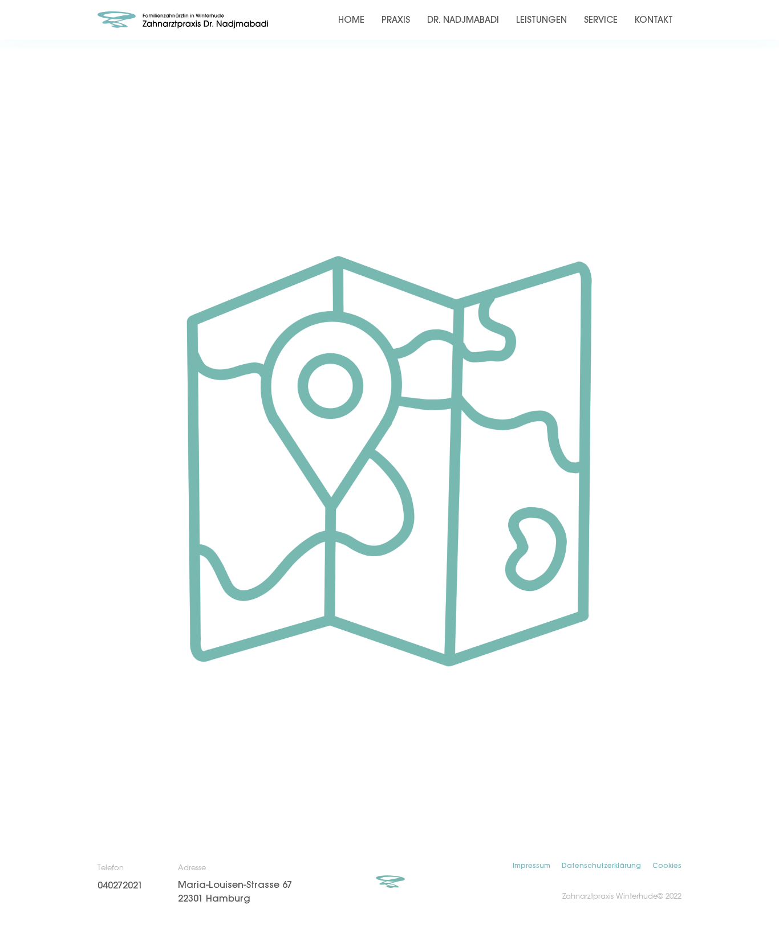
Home (351, 20)
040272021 (120, 885)
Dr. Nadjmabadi (463, 20)
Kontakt (654, 20)
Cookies (666, 866)
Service (601, 20)
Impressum (531, 866)
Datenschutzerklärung (601, 866)
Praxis (396, 20)
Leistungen (541, 20)
